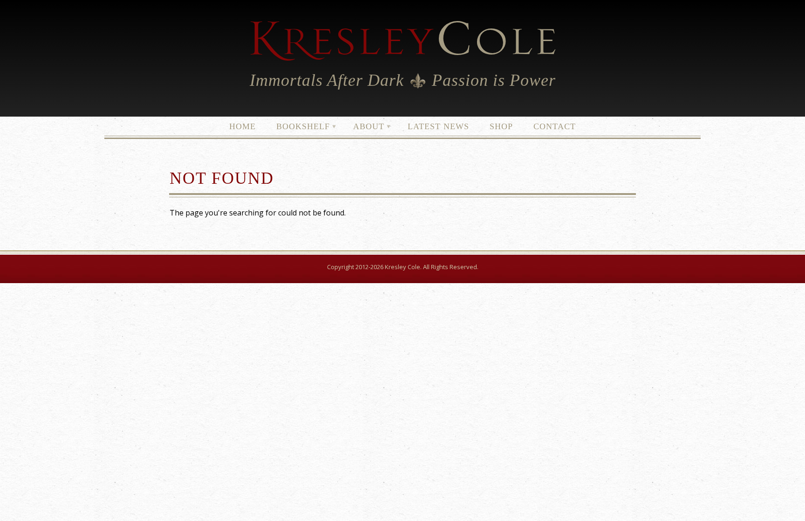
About (364, 124)
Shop (501, 126)
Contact (554, 126)
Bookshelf (298, 124)
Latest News (438, 126)
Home (242, 126)
